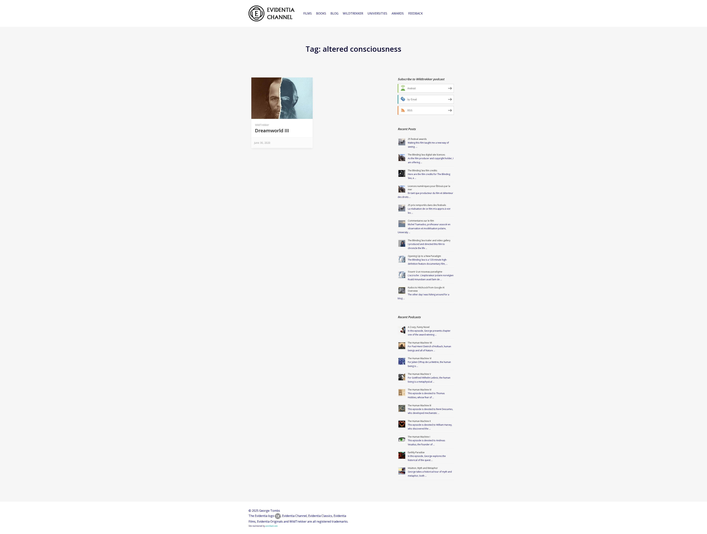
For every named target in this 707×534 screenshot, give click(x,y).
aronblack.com (271, 526)
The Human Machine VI (419, 358)
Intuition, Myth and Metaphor (423, 468)
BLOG (334, 13)
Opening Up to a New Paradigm (424, 256)
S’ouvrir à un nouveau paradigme (425, 271)
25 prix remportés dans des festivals (427, 205)
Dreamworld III (272, 130)
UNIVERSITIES (377, 13)
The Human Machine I (419, 436)
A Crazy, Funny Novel (419, 327)
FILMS (307, 13)
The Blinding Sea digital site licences (426, 154)
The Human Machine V (419, 374)
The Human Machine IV (419, 389)
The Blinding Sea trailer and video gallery (429, 240)
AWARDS (398, 13)
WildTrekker (262, 125)
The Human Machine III (419, 405)
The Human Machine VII (420, 342)
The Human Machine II (419, 421)
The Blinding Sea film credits (422, 170)
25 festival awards (417, 139)
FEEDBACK (415, 13)
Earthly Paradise (416, 452)
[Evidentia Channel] (272, 13)
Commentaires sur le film (421, 220)
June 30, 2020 (262, 142)
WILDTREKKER (353, 13)
